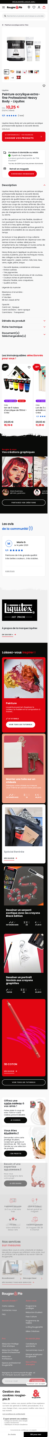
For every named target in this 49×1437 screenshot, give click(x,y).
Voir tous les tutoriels (20, 724)
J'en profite (15, 1154)
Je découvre (16, 1183)
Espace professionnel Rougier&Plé (11, 1364)
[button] (28, 8)
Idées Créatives (32, 1331)
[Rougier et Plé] (12, 1293)
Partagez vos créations (24, 503)
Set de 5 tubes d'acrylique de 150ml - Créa (15, 410)
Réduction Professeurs (7, 1357)
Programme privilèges (31, 1307)
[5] (16, 115)
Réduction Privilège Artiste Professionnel (11, 1351)
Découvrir (9, 858)
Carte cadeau (8, 1306)
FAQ (4, 1314)
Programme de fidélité (32, 1321)
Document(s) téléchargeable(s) (14, 334)
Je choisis (16, 1120)
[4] (14, 115)
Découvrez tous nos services (16, 1282)
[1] (7, 115)
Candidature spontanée (31, 1345)
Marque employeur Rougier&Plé (34, 1355)
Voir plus (6, 129)
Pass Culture (31, 1316)
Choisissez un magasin (22, 174)
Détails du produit (13, 321)
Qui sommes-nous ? (35, 1350)
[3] (11, 115)
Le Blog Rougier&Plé (34, 1327)
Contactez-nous (9, 1310)
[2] (9, 115)
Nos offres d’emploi (31, 1363)
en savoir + (7, 635)
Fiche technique (12, 327)
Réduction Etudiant (34, 1312)
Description (9, 185)
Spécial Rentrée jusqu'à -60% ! (23, 2)
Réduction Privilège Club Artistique (10, 1345)
